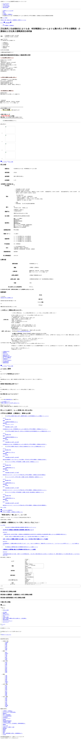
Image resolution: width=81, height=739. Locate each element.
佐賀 (6, 699)
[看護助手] (34, 566)
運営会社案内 (6, 7)
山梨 (6, 663)
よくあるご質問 (6, 6)
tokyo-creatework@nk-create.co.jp (24, 331)
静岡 (6, 672)
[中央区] (27, 560)
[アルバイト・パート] (28, 572)
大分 (6, 701)
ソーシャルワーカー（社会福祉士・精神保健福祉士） (14, 723)
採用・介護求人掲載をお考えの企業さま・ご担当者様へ (15, 618)
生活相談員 (5, 717)
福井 (6, 668)
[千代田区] (27, 559)
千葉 (6, 655)
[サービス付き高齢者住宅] (29, 577)
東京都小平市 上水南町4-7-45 (7, 297)
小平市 (4, 13)
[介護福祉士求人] (29, 579)
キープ (3, 22)
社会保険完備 (6, 361)
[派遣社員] (28, 571)
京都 (6, 676)
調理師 (4, 729)
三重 (6, 683)
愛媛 (6, 692)
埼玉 (6, 654)
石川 (6, 665)
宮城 (6, 648)
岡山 (6, 685)
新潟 (6, 662)
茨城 (6, 658)
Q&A (4, 615)
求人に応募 (10, 161)
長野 (6, 664)
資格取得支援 (6, 362)
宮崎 (6, 704)
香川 (6, 691)
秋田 (6, 644)
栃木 (6, 657)
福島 (6, 649)
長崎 (6, 700)
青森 (6, 643)
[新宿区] (27, 563)
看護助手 (5, 713)
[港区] (27, 561)
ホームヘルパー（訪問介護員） (9, 712)
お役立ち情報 (6, 617)
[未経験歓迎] (29, 580)
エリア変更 (5, 17)
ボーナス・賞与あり (7, 360)
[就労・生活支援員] (34, 567)
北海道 (6, 642)
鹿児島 (6, 705)
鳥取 (6, 687)
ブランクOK (5, 353)
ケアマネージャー (6, 718)
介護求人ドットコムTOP (8, 10)
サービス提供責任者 (7, 715)
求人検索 (5, 612)
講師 (4, 732)
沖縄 (6, 706)
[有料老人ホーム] (29, 575)
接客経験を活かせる (7, 356)
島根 (6, 689)
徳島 (6, 694)
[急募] (29, 578)
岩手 (6, 647)
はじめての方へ (6, 3)
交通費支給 (5, 358)
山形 (6, 646)
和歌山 (6, 681)
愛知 (6, 670)
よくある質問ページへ (5, 401)
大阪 (6, 675)
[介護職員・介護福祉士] (34, 564)
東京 (4, 11)
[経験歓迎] (29, 581)
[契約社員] (28, 570)
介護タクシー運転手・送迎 (8, 727)
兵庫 (6, 678)
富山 (6, 667)
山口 (6, 690)
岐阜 (6, 669)
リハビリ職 (5, 725)
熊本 (6, 702)
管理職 (4, 719)
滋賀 (6, 679)
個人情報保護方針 (8, 399)
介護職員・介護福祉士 (7, 14)
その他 (4, 734)
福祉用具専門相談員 (7, 720)
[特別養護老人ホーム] (29, 573)
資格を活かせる (6, 355)
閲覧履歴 (8, 22)
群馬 (6, 659)
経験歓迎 (5, 352)
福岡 (6, 697)
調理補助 (5, 728)
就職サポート (6, 613)
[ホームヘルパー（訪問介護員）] (34, 565)
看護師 (4, 724)
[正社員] (28, 568)
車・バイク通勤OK (7, 357)
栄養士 (4, 730)
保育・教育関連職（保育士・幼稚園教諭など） (13, 733)
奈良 (6, 680)
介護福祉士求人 (6, 351)
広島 (6, 686)
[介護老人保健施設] (29, 574)
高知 (6, 695)
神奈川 (6, 653)
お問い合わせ (6, 4)
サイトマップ (6, 622)
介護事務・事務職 (6, 722)
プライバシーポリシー (7, 620)
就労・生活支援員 (6, 714)
